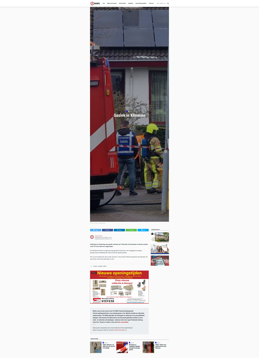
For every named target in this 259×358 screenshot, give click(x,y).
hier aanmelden (123, 322)
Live (104, 3)
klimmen (100, 266)
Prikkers (130, 3)
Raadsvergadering (141, 3)
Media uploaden (111, 3)
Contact (151, 3)
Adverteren (122, 3)
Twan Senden (98, 236)
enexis (105, 266)
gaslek (95, 266)
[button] (95, 230)
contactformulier (119, 330)
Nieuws (130, 111)
